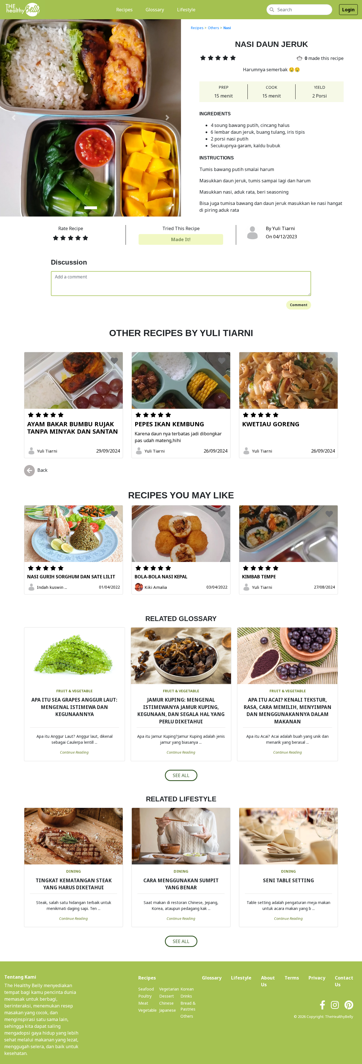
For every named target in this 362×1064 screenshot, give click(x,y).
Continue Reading (74, 752)
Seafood (146, 989)
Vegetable (147, 1010)
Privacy (317, 978)
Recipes (125, 9)
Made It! (181, 239)
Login (348, 10)
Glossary (155, 10)
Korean (187, 989)
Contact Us (344, 981)
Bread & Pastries (188, 1006)
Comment (298, 304)
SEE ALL (181, 775)
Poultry (145, 996)
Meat (143, 1003)
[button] (13, 117)
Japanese (167, 1010)
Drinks (186, 996)
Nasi (227, 28)
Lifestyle (186, 10)
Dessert (166, 996)
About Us (268, 981)
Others (213, 27)
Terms (292, 978)
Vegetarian (169, 989)
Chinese (166, 1003)
